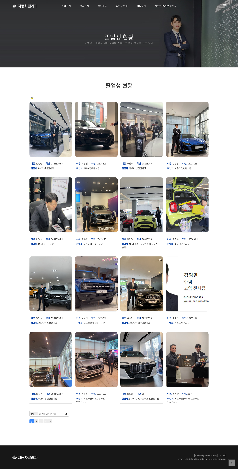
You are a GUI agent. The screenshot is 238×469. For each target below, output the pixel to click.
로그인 (222, 455)
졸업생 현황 (122, 6)
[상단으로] (231, 462)
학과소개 (66, 6)
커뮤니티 (141, 6)
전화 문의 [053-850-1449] (206, 455)
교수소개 (84, 6)
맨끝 (50, 421)
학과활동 (102, 6)
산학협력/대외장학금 (165, 6)
